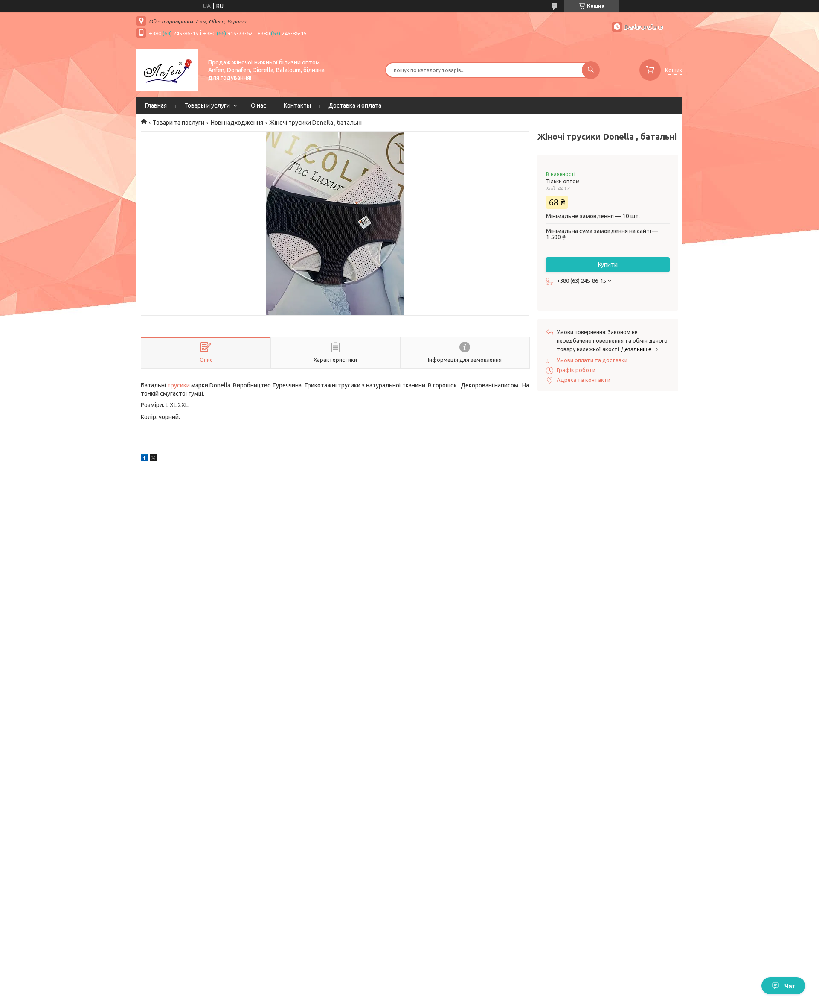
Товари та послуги (178, 122)
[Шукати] (591, 70)
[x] (153, 459)
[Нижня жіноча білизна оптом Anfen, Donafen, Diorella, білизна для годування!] (167, 69)
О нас (258, 105)
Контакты (297, 105)
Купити (608, 264)
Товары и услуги (207, 105)
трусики (178, 385)
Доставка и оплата (354, 105)
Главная (156, 105)
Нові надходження (237, 122)
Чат (789, 985)
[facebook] (144, 459)
